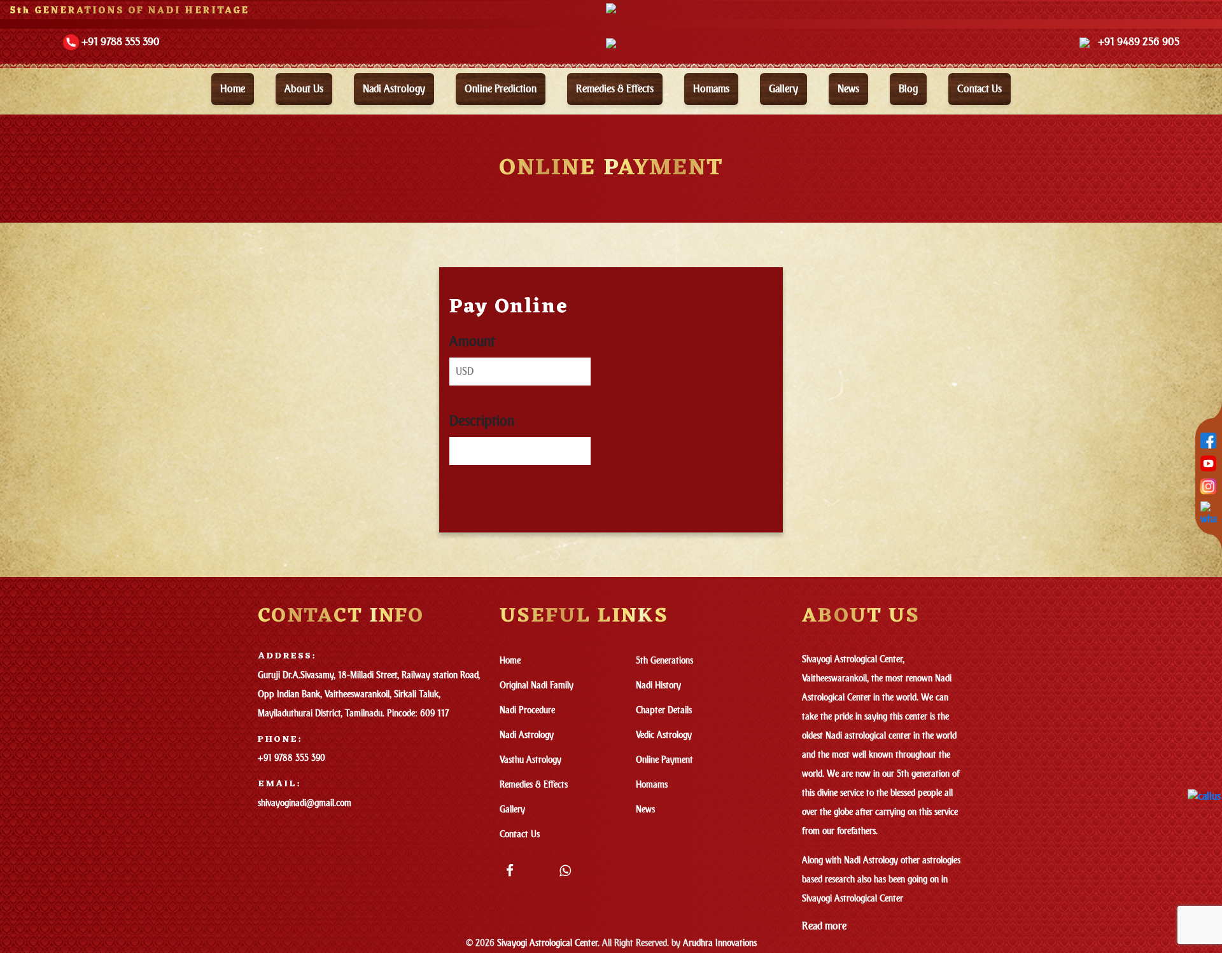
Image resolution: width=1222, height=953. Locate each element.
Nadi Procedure (527, 710)
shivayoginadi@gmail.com (304, 803)
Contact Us (520, 834)
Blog (908, 89)
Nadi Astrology (394, 89)
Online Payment (664, 760)
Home (232, 89)
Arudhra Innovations (718, 943)
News (848, 89)
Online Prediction (501, 89)
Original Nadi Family (536, 685)
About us (303, 89)
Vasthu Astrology (530, 760)
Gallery (783, 89)
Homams (711, 89)
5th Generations (664, 660)
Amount (472, 341)
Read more (824, 926)
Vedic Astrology (664, 735)
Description (481, 421)
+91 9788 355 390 (291, 758)
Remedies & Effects (615, 89)
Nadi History (658, 685)
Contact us (979, 89)
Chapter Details (664, 710)
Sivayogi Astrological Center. (548, 943)
